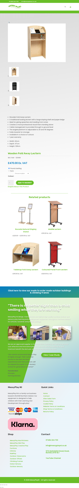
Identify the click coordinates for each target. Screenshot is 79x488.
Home (45, 393)
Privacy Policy (48, 401)
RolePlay (13, 453)
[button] (9, 22)
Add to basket (25, 182)
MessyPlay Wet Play (17, 443)
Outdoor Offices (16, 459)
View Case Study (51, 355)
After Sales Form (49, 399)
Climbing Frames (16, 461)
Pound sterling (15, 168)
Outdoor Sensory (16, 466)
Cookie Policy (48, 404)
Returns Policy (48, 412)
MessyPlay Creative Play (19, 446)
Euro (12, 171)
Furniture (13, 448)
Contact (46, 396)
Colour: (11, 176)
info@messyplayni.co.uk (56, 445)
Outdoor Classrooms (18, 456)
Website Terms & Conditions (54, 406)
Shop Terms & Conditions (52, 409)
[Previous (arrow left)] (1, 487)
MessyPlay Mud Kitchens (19, 440)
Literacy (13, 451)
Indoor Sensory (15, 464)
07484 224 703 (52, 440)
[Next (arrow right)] (2, 487)
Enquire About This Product (18, 187)
